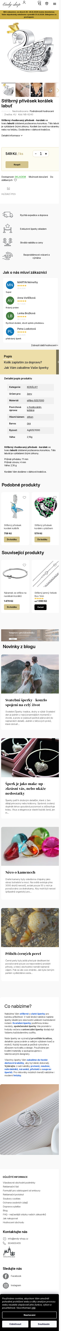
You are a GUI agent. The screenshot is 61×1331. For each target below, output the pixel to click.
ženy (29, 393)
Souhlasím (44, 1324)
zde (33, 1307)
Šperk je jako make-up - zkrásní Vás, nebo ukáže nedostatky (25, 788)
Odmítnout (15, 1324)
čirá (29, 423)
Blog (5, 1210)
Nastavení (29, 1315)
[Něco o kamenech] (30, 846)
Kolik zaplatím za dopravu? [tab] (23, 362)
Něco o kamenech (20, 872)
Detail (40, 607)
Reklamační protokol (13, 1194)
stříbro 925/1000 (35, 400)
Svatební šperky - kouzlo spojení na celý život (26, 702)
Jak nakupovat (10, 1218)
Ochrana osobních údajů (15, 1202)
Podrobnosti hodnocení (42, 111)
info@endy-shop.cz (18, 1238)
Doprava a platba (11, 1206)
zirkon (30, 416)
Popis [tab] (8, 356)
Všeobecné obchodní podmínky (19, 1182)
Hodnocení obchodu (13, 1222)
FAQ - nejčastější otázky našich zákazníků (24, 1214)
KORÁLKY (32, 387)
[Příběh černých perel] (30, 927)
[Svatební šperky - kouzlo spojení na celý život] (30, 673)
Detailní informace (10, 135)
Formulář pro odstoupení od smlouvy (21, 1190)
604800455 (14, 1243)
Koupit (17, 164)
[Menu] (54, 4)
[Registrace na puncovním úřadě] (9, 1252)
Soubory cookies (11, 1198)
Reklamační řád (11, 1186)
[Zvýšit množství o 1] (46, 153)
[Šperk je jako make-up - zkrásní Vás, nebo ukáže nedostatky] (30, 757)
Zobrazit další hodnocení (43, 345)
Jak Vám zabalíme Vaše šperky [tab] (26, 367)
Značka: (10, 114)
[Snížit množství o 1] (35, 153)
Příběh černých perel (23, 953)
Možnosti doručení (38, 176)
